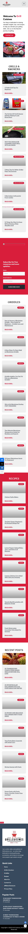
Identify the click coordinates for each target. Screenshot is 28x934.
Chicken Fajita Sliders (11, 497)
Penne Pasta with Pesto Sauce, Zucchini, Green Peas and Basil (14, 793)
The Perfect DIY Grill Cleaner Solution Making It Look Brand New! (14, 115)
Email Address (7, 277)
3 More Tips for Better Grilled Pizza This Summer (14, 170)
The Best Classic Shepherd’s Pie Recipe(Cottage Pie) (13, 522)
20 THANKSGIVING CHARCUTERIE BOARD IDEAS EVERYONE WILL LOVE (12, 671)
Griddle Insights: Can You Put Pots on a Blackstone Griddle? (14, 378)
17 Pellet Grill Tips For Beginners (11, 88)
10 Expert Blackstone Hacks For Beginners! (13, 459)
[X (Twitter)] (2, 464)
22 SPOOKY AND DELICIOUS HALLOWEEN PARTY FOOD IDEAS (14, 714)
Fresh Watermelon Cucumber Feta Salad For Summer (13, 629)
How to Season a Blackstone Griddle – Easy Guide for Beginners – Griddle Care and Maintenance (14, 323)
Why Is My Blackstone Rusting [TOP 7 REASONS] (14, 405)
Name (5, 270)
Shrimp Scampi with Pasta (13, 767)
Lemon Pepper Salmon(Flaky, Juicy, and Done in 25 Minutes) (14, 549)
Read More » (9, 93)
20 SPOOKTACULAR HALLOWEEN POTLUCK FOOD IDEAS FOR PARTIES (13, 686)
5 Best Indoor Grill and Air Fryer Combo (13, 196)
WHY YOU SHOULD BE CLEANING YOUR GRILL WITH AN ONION (12, 143)
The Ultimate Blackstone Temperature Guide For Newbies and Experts (12, 432)
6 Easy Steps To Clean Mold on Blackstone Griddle (13, 351)
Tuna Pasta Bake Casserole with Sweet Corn (13, 741)
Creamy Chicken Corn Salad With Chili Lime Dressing (13, 576)
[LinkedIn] (2, 468)
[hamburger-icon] (24, 3)
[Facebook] (2, 460)
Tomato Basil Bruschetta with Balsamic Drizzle (14, 603)
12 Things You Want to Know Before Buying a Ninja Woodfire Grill (13, 223)
